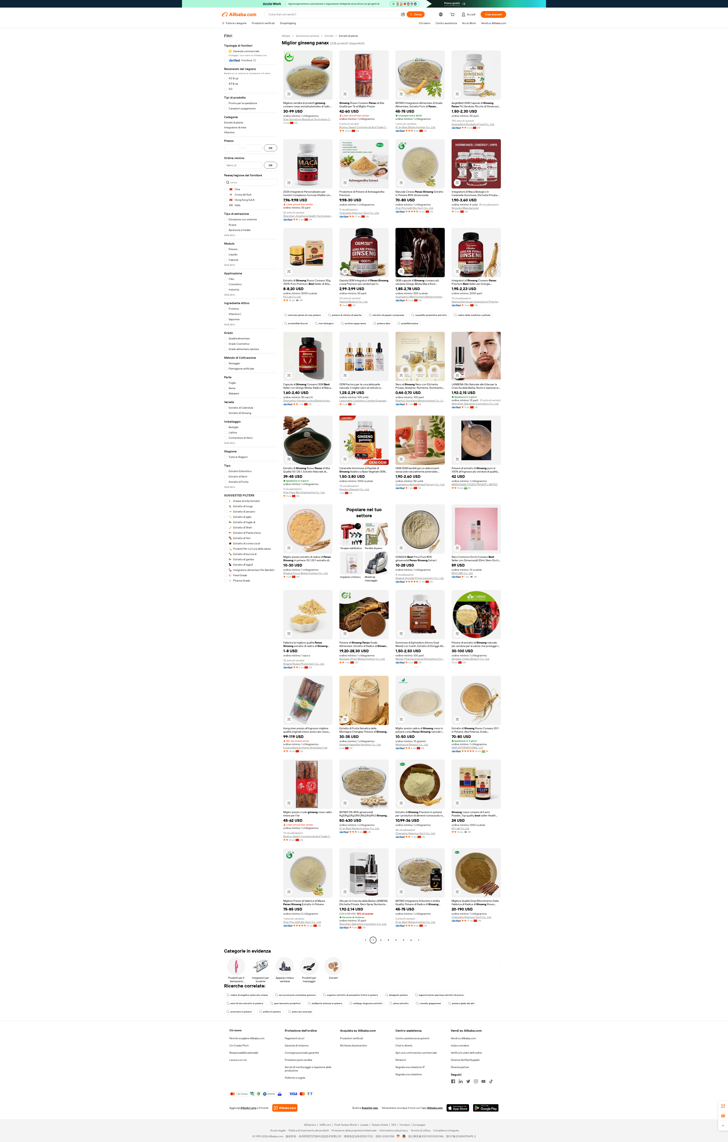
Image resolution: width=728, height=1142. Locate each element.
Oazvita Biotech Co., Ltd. (353, 301)
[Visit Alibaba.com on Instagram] (476, 1081)
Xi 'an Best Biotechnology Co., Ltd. (415, 127)
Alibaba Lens (248, 1107)
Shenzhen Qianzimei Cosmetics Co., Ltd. (475, 403)
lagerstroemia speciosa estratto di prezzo (441, 995)
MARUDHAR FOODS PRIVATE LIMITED (474, 484)
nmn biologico (326, 323)
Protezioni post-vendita (298, 1059)
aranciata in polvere (241, 1011)
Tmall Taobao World (345, 1124)
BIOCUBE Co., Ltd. (462, 573)
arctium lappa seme (355, 323)
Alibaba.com (435, 1107)
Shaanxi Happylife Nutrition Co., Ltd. (360, 744)
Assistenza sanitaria (307, 35)
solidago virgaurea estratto (367, 1003)
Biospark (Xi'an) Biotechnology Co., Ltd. (362, 658)
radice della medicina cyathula (474, 315)
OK (270, 148)
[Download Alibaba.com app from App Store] (457, 1108)
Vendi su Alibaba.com (463, 1038)
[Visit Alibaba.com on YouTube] (483, 1081)
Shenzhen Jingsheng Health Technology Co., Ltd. (308, 215)
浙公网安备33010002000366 (426, 1136)
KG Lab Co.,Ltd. (292, 296)
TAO (393, 1124)
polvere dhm (383, 323)
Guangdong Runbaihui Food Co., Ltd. (473, 124)
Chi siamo (235, 1030)
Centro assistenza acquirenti (412, 1038)
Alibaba (286, 35)
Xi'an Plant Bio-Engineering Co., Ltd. (304, 492)
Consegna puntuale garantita (302, 1052)
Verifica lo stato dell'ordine (466, 1052)
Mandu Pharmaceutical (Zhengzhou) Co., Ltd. (420, 658)
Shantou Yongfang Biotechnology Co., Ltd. (420, 400)
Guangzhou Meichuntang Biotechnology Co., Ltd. (420, 296)
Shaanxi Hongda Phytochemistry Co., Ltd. (419, 578)
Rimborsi (400, 1059)
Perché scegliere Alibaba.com (246, 1038)
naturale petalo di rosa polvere (304, 315)
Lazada (364, 1124)
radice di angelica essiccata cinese (249, 995)
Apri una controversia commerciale (416, 1052)
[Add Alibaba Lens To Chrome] (284, 1108)
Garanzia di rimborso (297, 1045)
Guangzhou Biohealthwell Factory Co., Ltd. (420, 484)
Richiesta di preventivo (353, 1045)
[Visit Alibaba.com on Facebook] (453, 1081)
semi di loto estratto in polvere (246, 1003)
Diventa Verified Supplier (465, 1059)
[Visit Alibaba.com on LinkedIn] (460, 1081)
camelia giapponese (430, 1003)
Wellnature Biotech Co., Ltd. (411, 744)
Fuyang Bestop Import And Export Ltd (305, 747)
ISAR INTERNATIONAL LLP (467, 747)
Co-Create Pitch (239, 1045)
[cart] (453, 14)
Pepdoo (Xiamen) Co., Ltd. (354, 489)
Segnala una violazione (408, 1074)
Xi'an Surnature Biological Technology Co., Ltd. (308, 119)
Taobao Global (379, 1124)
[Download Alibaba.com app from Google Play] (486, 1108)
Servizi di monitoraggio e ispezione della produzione (308, 1069)
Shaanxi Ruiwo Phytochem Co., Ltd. (303, 663)
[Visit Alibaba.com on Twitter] (468, 1081)
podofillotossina (409, 323)
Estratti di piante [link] (348, 35)
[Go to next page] (418, 940)
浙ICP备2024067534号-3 (461, 1136)
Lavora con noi (238, 1059)
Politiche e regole (295, 1077)
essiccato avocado (302, 1011)
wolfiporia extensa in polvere (327, 1003)
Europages (419, 1124)
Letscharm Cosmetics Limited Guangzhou (364, 400)
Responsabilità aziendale (243, 1052)
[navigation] (250, 488)
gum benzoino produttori (287, 1003)
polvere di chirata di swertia (347, 315)
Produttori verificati (351, 1038)
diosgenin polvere (398, 995)
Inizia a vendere (460, 1045)
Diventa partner (460, 1067)
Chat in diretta (403, 1045)
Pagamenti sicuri (294, 1038)
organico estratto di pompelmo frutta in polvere (352, 995)
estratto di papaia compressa (388, 315)
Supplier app (370, 1107)
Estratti (329, 35)
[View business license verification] (398, 1136)
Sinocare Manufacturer (465, 208)
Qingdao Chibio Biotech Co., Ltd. (471, 658)
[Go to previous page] (365, 940)
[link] (723, 1106)
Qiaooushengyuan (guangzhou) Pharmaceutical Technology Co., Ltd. (476, 301)
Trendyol (404, 1124)
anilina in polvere (272, 1011)
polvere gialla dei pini (463, 1003)
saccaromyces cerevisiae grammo (297, 995)
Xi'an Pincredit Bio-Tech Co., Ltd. (414, 208)
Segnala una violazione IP (410, 1067)
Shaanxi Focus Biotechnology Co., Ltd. (305, 573)
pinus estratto (401, 1003)
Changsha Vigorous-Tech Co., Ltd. (359, 212)
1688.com (325, 1124)
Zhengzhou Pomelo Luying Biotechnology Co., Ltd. (308, 400)
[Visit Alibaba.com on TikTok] (491, 1081)
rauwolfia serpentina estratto (431, 315)
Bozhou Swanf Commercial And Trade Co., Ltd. (364, 127)
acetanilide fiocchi (298, 323)
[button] (403, 14)
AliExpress (310, 1124)
